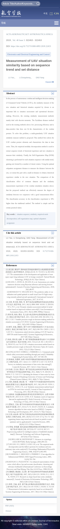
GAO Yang (40, 78)
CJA (56, 13)
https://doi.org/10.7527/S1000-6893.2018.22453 (31, 46)
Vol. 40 (15, 40)
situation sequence (23, 214)
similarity (33, 214)
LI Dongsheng (25, 78)
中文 (46, 13)
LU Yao (11, 78)
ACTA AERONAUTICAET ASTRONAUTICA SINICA (29, 34)
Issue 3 (22, 40)
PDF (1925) (9, 506)
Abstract (8, 511)
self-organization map (25, 219)
